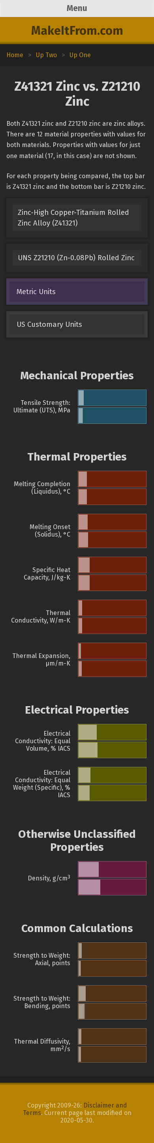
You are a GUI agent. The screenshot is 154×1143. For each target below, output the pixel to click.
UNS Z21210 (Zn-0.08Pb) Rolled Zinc (76, 258)
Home (14, 55)
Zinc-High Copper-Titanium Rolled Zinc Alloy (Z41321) (73, 217)
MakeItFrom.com (77, 31)
